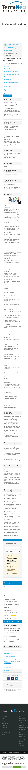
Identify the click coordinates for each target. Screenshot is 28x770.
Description (8, 79)
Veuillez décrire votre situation (10, 544)
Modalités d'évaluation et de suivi (11, 89)
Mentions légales (21, 716)
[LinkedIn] (16, 678)
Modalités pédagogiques (12, 82)
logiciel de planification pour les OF (12, 690)
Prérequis (17, 71)
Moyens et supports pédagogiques (9, 85)
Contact (8, 589)
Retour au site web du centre (11, 44)
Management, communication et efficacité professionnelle (11, 49)
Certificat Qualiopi (21, 744)
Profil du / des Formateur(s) (12, 93)
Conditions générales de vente (22, 720)
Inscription (8, 95)
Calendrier (8, 586)
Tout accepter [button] (17, 767)
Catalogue (8, 45)
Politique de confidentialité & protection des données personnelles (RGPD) (22, 737)
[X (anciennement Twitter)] (12, 678)
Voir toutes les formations (13, 671)
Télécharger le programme (12, 621)
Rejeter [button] (23, 767)
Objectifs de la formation (12, 69)
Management (9, 52)
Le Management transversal (10, 656)
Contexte (7, 66)
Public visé (8, 71)
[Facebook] (8, 678)
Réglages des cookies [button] (7, 767)
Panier (7, 592)
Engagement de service (22, 730)
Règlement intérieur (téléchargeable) (22, 725)
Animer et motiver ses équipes (11, 649)
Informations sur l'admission (12, 74)
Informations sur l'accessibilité (13, 77)
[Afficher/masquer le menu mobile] (25, 14)
